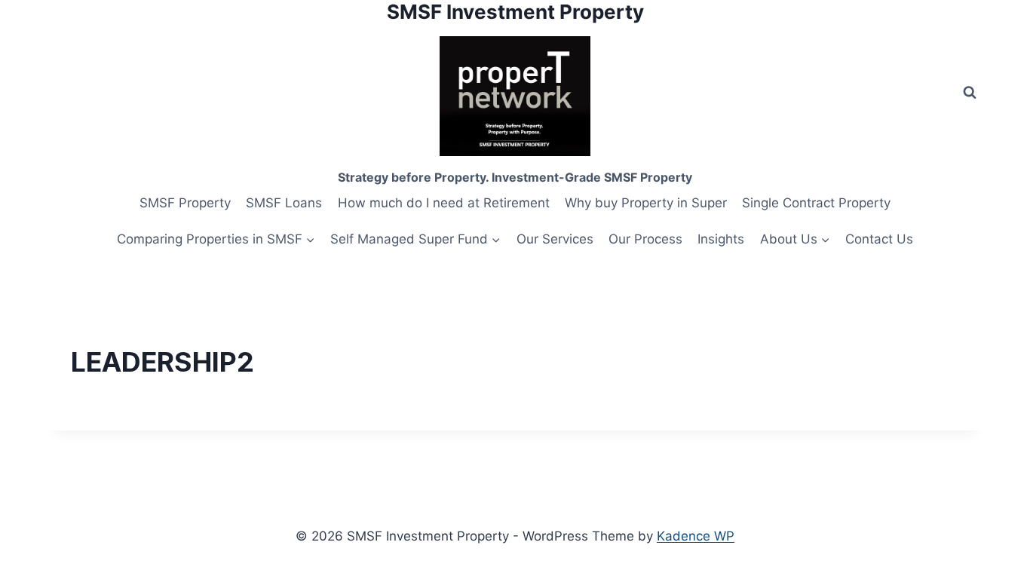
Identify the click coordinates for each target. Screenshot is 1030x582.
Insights (720, 239)
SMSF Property (185, 202)
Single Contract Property (816, 202)
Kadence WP (695, 536)
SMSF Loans (284, 202)
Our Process (645, 239)
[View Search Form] (969, 92)
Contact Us (879, 239)
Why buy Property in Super (646, 202)
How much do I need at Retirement (444, 202)
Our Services (555, 239)
